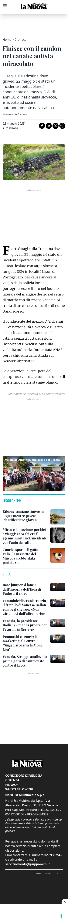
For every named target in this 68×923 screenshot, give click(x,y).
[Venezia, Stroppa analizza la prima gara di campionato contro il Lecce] (57, 659)
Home (7, 40)
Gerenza (12, 780)
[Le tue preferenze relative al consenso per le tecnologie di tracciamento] (61, 916)
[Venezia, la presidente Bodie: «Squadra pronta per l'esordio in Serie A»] (57, 623)
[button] (34, 473)
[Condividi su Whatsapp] (62, 126)
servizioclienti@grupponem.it (27, 864)
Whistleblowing (19, 789)
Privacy (11, 785)
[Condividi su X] (56, 126)
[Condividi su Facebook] (42, 126)
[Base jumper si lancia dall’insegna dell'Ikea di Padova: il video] (57, 587)
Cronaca (20, 40)
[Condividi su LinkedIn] (49, 126)
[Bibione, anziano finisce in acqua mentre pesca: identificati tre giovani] (57, 516)
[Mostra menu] (5, 5)
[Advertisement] (34, 23)
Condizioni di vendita (23, 776)
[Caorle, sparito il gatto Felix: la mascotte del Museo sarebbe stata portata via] (57, 555)
